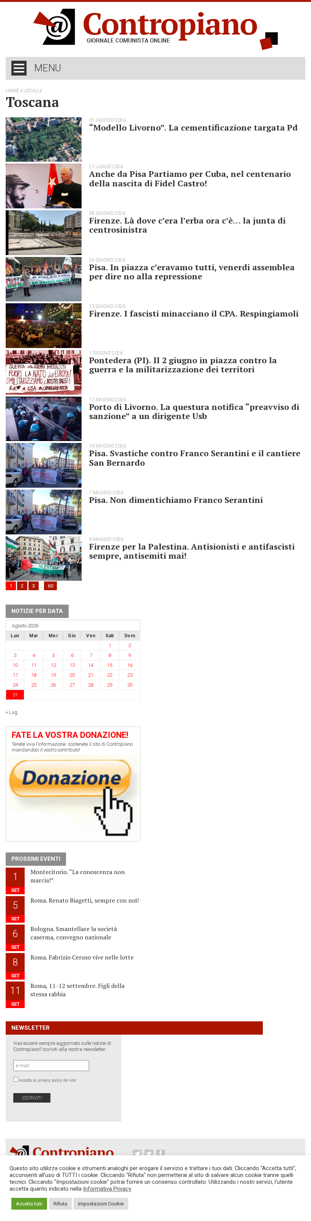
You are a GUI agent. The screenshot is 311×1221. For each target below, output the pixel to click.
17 (15, 675)
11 (33, 665)
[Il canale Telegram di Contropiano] (138, 1153)
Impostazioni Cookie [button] (101, 1204)
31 (15, 695)
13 (72, 665)
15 (109, 665)
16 (129, 665)
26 (53, 685)
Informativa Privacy (107, 1188)
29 (109, 685)
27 (72, 685)
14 (90, 665)
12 (53, 665)
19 (53, 675)
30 (129, 685)
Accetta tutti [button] (29, 1204)
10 (15, 665)
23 (129, 675)
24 (15, 685)
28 (90, 685)
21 (90, 675)
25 (33, 685)
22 (109, 675)
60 (50, 586)
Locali (31, 90)
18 (33, 675)
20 (72, 675)
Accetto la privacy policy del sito (47, 1080)
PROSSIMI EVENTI (35, 858)
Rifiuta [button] (60, 1204)
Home (12, 90)
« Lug (11, 712)
